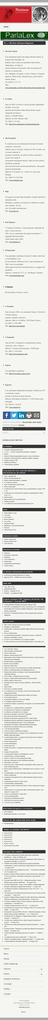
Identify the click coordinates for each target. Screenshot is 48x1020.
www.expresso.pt (14, 407)
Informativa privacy (24, 1007)
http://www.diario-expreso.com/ (19, 373)
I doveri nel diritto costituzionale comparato (16, 731)
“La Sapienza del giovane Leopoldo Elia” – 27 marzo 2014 (20, 937)
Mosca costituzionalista (10, 633)
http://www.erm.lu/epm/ (17, 326)
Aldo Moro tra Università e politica (14, 800)
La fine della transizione (10, 697)
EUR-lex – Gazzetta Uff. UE (12, 591)
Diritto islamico (8, 497)
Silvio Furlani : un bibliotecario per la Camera (16, 676)
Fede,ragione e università (11, 762)
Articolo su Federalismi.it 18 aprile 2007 (15, 794)
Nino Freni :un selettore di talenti (13, 689)
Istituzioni (7, 553)
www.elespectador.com (16, 275)
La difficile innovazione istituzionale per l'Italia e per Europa (20, 695)
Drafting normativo (9, 501)
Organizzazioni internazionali (12, 563)
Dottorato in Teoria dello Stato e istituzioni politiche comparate (21, 458)
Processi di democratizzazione (12, 478)
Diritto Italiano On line (10, 513)
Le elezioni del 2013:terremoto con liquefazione (17, 710)
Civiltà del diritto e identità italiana (13, 783)
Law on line (7, 521)
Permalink (21, 425)
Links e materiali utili (10, 476)
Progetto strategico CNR (11, 460)
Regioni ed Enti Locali (10, 541)
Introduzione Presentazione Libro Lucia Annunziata (18, 727)
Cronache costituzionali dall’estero (13, 450)
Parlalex (39, 422)
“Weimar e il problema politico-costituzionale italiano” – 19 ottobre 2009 (24, 939)
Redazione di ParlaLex (10, 462)
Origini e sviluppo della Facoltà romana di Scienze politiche (20, 678)
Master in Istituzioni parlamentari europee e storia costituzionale (21, 456)
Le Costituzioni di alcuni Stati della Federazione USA (19, 503)
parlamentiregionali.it (10, 589)
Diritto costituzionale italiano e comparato (15, 480)
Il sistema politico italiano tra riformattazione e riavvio (19, 754)
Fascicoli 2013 (8, 839)
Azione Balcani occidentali (11, 464)
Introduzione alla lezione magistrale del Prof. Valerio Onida (20, 718)
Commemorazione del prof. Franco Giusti (15, 781)
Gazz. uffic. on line (9, 587)
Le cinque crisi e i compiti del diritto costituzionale (18, 708)
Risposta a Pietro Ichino (10, 666)
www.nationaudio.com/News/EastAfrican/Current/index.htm (25, 88)
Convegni (8, 984)
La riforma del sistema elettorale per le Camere (17, 575)
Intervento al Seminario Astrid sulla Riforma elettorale (19, 760)
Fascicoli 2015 (8, 835)
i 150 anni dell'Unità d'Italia (11, 729)
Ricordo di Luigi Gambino (11, 663)
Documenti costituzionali (11, 555)
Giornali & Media (27, 422)
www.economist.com (16, 180)
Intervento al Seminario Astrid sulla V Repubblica (18, 714)
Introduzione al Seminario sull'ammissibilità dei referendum (20, 724)
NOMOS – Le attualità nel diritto (13, 593)
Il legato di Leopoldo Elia (11, 752)
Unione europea (8, 565)
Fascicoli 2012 (8, 841)
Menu (6, 27)
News (6, 954)
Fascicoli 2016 (8, 833)
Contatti (7, 994)
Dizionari (6, 528)
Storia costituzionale (9, 487)
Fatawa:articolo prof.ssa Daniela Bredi (14, 499)
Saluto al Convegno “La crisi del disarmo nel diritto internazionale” (22, 668)
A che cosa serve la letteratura (12, 802)
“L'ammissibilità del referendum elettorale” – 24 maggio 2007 (21, 941)
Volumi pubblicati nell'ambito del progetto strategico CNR (20, 604)
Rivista (6, 959)
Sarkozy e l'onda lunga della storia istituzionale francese (19, 670)
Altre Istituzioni (8, 543)
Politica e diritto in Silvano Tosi (12, 680)
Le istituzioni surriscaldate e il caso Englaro (16, 712)
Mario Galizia (8, 687)
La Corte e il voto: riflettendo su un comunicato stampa (19, 639)
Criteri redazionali (11, 964)
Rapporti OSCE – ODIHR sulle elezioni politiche (17, 577)
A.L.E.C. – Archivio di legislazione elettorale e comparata (20, 452)
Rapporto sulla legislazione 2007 (13, 655)
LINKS (34, 422)
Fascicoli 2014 (8, 837)
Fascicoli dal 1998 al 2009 (11, 845)
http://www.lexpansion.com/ (18, 354)
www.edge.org (14, 211)
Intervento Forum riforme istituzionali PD (15, 716)
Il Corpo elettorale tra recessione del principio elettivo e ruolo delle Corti (24, 641)
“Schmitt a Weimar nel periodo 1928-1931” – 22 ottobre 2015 (21, 905)
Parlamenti (7, 557)
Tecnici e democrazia (9, 653)
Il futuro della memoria (10, 741)
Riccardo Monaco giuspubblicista (13, 661)
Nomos (6, 454)
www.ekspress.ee (14, 242)
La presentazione (8, 823)
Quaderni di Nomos (12, 979)
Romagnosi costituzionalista (12, 627)
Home (6, 949)
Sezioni (7, 974)
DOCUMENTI (8, 812)
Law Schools (7, 517)
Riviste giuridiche (9, 519)
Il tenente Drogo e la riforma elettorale (14, 756)
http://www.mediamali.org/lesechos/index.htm (24, 124)
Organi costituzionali (10, 539)
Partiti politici (8, 561)
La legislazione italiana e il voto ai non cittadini (17, 699)
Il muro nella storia (9, 745)
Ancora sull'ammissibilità (11, 796)
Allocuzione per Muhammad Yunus (14, 798)
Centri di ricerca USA (10, 530)
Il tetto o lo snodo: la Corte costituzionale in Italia (17, 758)
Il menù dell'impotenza (10, 743)
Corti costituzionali (9, 559)
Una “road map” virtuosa (11, 649)
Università (7, 515)
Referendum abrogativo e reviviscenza (14, 814)
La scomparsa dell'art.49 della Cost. (14, 701)
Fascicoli (7, 969)
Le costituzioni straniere (10, 482)
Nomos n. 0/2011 (9, 843)
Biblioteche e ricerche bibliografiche (14, 525)
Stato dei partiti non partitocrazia (13, 651)
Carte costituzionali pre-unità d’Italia (14, 484)
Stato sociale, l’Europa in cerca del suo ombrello (17, 625)
